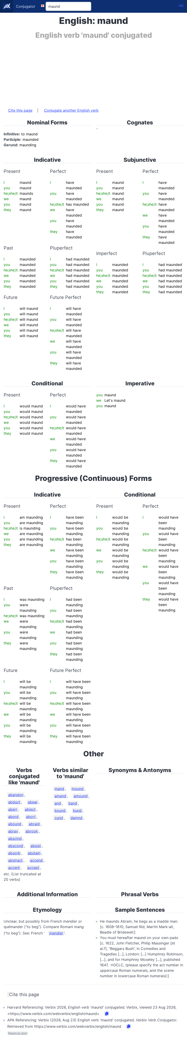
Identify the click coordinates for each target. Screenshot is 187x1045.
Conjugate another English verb (71, 110)
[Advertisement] (93, 71)
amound (81, 796)
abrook (32, 831)
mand (59, 788)
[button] (181, 6)
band (72, 803)
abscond (15, 845)
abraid (34, 824)
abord (13, 816)
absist (36, 845)
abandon (15, 795)
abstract (15, 860)
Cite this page (20, 110)
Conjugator (25, 6)
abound (14, 824)
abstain (34, 853)
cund (59, 817)
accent (14, 867)
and (58, 803)
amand (60, 796)
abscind (15, 838)
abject (30, 809)
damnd (76, 817)
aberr (12, 809)
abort (31, 816)
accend (36, 860)
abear (33, 802)
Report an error (17, 1033)
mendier (56, 933)
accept (33, 867)
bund (77, 810)
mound (77, 788)
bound (60, 810)
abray (13, 831)
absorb (14, 853)
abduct (14, 802)
